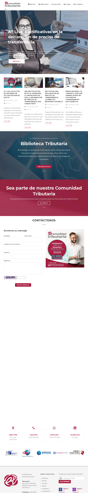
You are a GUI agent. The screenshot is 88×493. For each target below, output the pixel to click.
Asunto (7, 252)
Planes (68, 4)
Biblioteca (44, 4)
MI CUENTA (44, 203)
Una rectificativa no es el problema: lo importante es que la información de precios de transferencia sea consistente (33, 98)
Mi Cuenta (79, 4)
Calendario (45, 488)
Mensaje (7, 260)
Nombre (7, 236)
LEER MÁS (15, 61)
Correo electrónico (12, 244)
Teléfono (28, 236)
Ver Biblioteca (44, 166)
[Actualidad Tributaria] (13, 4)
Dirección (13, 437)
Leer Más (7, 121)
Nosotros (57, 4)
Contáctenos (46, 491)
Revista (33, 4)
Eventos (44, 483)
